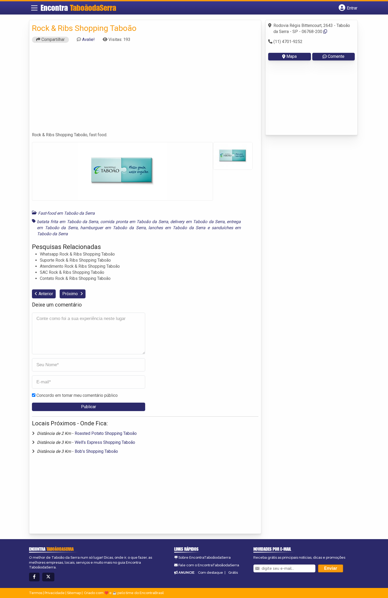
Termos (35, 593)
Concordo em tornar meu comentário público (77, 395)
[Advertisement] (145, 90)
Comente (336, 56)
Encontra (78, 7)
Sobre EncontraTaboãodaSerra (204, 557)
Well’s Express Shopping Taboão (105, 442)
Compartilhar (52, 39)
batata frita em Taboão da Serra (67, 221)
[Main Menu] (34, 8)
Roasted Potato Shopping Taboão (106, 433)
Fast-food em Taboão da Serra (66, 213)
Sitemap (74, 593)
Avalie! (88, 39)
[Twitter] (48, 577)
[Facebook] (34, 577)
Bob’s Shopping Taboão (96, 451)
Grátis (233, 573)
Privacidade (55, 593)
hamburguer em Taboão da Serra (112, 227)
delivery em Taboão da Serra (197, 221)
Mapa (291, 56)
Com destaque (210, 573)
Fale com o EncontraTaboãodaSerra (208, 565)
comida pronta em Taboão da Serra (134, 221)
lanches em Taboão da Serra (176, 227)
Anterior (46, 293)
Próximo (70, 293)
